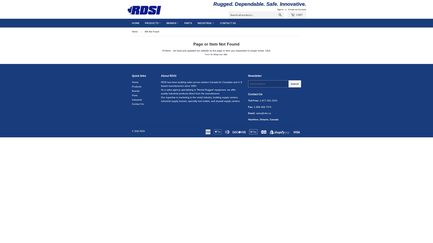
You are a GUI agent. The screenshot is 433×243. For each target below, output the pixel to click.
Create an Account (297, 9)
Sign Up (295, 84)
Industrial (205, 23)
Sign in (280, 9)
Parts (188, 23)
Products (152, 23)
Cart (299, 14)
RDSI (142, 131)
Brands (171, 23)
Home (135, 23)
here (207, 54)
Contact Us (228, 23)
